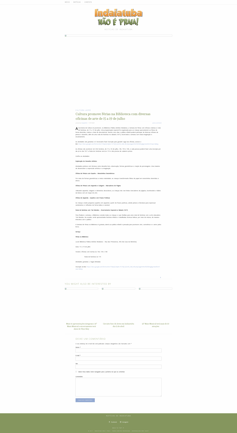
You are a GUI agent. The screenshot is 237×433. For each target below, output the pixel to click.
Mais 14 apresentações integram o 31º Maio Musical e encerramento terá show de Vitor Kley (81, 326)
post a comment (156, 123)
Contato (88, 2)
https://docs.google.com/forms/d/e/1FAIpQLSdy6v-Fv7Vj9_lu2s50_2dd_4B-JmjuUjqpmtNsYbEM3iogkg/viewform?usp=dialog (118, 144)
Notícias (77, 2)
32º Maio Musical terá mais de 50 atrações (155, 325)
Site (77, 363)
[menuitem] (68, 2)
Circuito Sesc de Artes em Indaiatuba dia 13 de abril (118, 325)
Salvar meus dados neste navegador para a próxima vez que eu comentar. (101, 372)
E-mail (78, 355)
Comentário (79, 376)
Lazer (88, 110)
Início (67, 2)
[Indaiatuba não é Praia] (118, 16)
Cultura (80, 110)
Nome (78, 347)
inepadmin (84, 123)
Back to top (117, 428)
